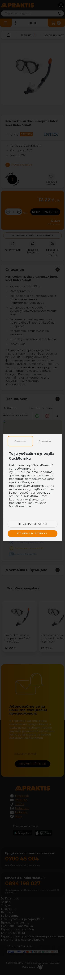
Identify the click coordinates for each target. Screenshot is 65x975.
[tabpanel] (33, 482)
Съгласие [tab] (20, 441)
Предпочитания (32, 523)
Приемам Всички (32, 533)
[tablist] (33, 441)
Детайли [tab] (44, 441)
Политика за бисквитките (27, 504)
